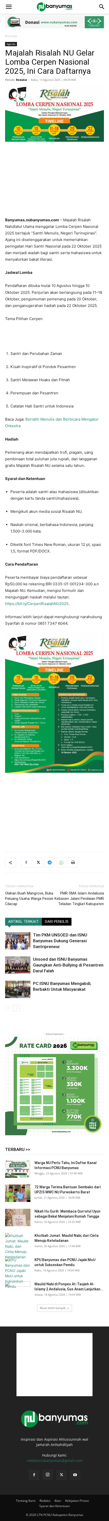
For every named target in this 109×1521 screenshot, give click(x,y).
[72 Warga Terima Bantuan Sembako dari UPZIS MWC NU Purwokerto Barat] (17, 1193)
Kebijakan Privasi (77, 1501)
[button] (9, 7)
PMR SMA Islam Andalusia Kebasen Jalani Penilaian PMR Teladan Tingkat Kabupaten (79, 898)
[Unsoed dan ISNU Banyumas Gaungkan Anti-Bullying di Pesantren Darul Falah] (17, 965)
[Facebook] (26, 862)
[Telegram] (49, 862)
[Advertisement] (54, 179)
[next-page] (16, 1008)
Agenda (11, 44)
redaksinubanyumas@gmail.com (54, 1460)
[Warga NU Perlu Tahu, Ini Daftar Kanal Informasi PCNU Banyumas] (17, 1169)
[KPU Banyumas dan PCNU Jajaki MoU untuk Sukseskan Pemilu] (17, 1273)
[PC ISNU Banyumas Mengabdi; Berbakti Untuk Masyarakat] (17, 989)
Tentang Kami (25, 1501)
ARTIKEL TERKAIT (23, 921)
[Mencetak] (73, 862)
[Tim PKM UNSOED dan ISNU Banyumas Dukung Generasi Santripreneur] (17, 941)
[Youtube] (75, 1475)
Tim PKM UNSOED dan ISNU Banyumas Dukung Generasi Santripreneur (60, 940)
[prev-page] (8, 1008)
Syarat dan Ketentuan (54, 1506)
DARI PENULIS (56, 921)
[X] (38, 862)
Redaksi (21, 80)
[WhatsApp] (61, 862)
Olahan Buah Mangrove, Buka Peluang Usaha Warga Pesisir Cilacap (29, 898)
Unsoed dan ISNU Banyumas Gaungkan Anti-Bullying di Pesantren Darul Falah (68, 965)
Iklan (58, 1501)
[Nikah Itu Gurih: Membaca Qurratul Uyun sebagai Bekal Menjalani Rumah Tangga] (17, 1217)
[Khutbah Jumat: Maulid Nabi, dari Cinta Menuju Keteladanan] (17, 1246)
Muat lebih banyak (53, 1308)
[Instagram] (48, 1475)
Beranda (11, 36)
